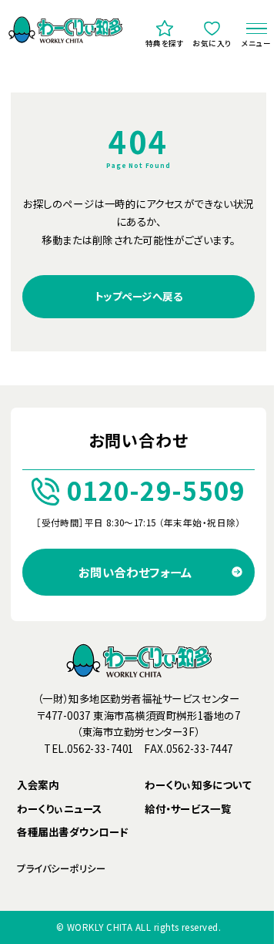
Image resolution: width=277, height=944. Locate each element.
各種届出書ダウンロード (72, 832)
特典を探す (165, 43)
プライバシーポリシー (61, 869)
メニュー (257, 43)
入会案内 (37, 785)
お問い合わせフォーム (135, 571)
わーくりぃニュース (59, 809)
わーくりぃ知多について (198, 785)
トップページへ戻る (139, 296)
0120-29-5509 (156, 491)
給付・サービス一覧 (188, 809)
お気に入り (212, 43)
